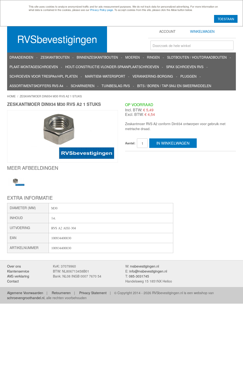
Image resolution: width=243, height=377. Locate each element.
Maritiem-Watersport (105, 76)
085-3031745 (139, 276)
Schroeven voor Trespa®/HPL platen (43, 76)
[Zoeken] (229, 45)
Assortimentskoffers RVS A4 (36, 85)
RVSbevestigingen (57, 39)
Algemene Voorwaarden (25, 292)
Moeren (132, 57)
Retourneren (61, 292)
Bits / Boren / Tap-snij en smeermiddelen (174, 85)
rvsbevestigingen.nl (144, 266)
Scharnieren (82, 85)
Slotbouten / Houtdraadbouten (197, 57)
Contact (13, 281)
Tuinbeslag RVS (116, 85)
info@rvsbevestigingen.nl (148, 271)
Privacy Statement (93, 292)
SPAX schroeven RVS (184, 66)
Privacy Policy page (101, 10)
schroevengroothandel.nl (25, 297)
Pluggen (188, 76)
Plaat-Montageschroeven (33, 66)
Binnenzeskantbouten (97, 57)
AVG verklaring (18, 276)
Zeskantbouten (55, 57)
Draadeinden (21, 57)
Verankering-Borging (152, 76)
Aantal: (130, 143)
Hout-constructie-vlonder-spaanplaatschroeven (112, 66)
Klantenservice (18, 271)
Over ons (14, 266)
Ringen (153, 57)
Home (11, 96)
